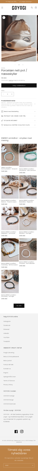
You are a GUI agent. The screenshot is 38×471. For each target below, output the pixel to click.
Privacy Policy (8, 385)
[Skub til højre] (23, 65)
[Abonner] (32, 465)
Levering (11, 80)
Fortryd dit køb (8, 364)
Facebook (7, 325)
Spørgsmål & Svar (10, 377)
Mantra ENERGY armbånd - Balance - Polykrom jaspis (9, 201)
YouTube (6, 337)
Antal (2, 90)
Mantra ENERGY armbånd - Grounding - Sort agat (9, 295)
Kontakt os (7, 369)
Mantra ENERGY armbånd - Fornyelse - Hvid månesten (27, 262)
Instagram (7, 321)
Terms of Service (9, 381)
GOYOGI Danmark (10, 404)
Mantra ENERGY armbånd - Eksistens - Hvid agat (27, 232)
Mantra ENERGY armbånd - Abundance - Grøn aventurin (27, 169)
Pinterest (6, 329)
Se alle (19, 306)
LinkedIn (6, 333)
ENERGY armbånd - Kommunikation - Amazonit (9, 168)
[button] (2, 8)
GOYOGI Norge (8, 400)
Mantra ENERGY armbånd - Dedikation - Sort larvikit (9, 232)
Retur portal (7, 360)
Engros (6, 373)
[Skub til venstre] (15, 65)
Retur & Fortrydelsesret (11, 356)
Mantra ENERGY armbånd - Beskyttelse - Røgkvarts (27, 201)
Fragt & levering (9, 352)
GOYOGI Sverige (9, 396)
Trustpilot (7, 341)
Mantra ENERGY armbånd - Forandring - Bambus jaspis (9, 264)
